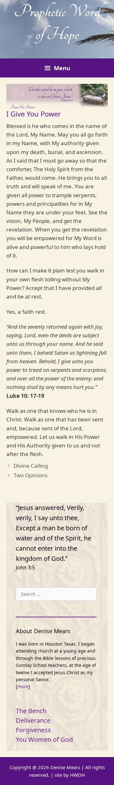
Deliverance (33, 720)
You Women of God (44, 739)
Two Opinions (31, 475)
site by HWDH (69, 775)
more (22, 686)
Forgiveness (33, 730)
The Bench (31, 711)
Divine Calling (31, 465)
